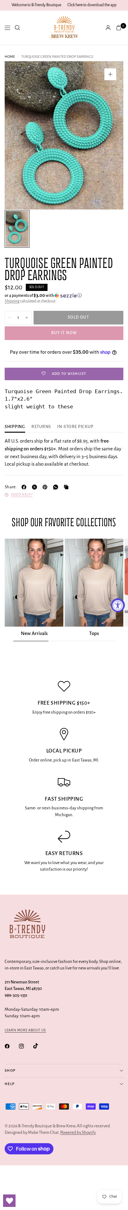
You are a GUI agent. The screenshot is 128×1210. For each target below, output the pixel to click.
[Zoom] (110, 74)
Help (10, 1084)
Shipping (12, 301)
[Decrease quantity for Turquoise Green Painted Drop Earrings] (9, 317)
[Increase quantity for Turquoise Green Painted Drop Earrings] (26, 317)
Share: (11, 487)
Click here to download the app (92, 5)
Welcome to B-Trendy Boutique (36, 5)
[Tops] (94, 583)
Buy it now (64, 333)
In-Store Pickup (75, 427)
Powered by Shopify (78, 1132)
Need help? (21, 495)
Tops (94, 633)
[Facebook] (25, 487)
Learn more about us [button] (25, 1030)
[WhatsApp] (57, 487)
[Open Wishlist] (9, 1200)
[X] (35, 487)
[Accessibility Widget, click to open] (118, 605)
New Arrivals (34, 633)
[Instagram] (26, 1046)
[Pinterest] (46, 487)
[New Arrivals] (34, 583)
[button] (64, 295)
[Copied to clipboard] (67, 487)
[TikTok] (40, 1046)
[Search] (17, 28)
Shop (10, 1071)
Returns (41, 427)
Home (10, 57)
